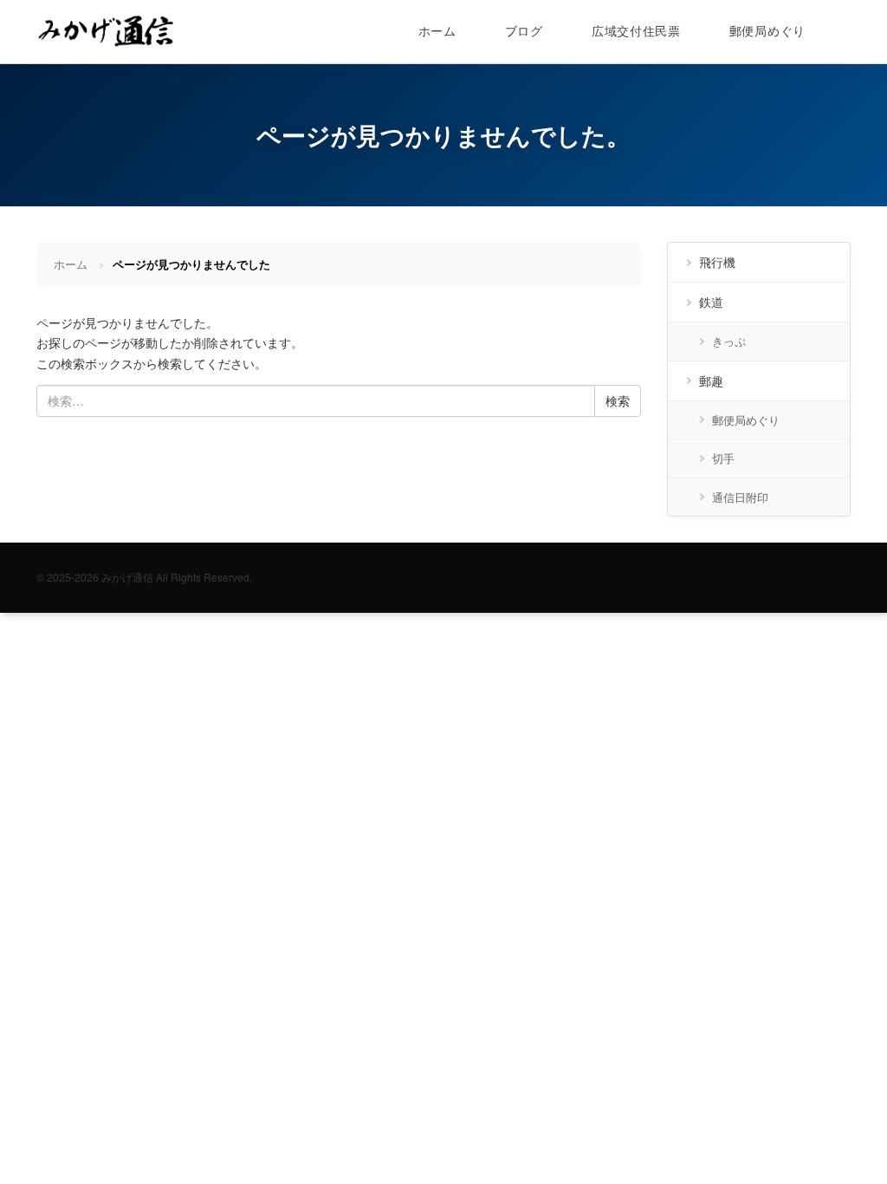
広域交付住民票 (636, 30)
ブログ (524, 30)
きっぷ (729, 341)
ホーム (437, 30)
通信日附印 (740, 497)
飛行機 (717, 261)
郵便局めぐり (767, 30)
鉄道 (711, 301)
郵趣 (711, 380)
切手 (723, 458)
